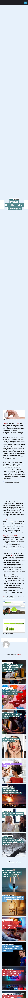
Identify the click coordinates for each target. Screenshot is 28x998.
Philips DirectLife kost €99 (10, 536)
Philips (5, 423)
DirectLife (16, 423)
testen (12, 555)
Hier (4, 596)
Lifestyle (19, 654)
